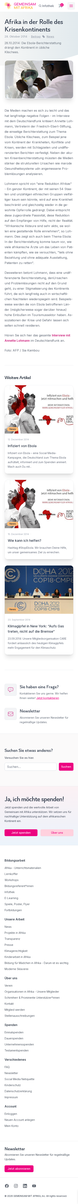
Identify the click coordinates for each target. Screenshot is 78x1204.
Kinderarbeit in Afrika (17, 956)
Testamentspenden (17, 1050)
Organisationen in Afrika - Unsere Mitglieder (32, 991)
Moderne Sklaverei (16, 969)
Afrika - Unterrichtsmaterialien (23, 867)
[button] (7, 1197)
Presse (9, 944)
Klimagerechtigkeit (16, 950)
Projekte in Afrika (15, 932)
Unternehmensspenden (19, 1044)
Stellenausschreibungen (20, 1015)
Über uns (57, 832)
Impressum (11, 1097)
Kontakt (9, 1003)
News (50, 36)
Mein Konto (12, 1125)
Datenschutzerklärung (18, 1091)
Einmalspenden (14, 1032)
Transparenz (12, 938)
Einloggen (11, 1113)
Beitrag (36, 36)
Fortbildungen (13, 910)
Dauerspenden (14, 1038)
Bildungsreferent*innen (19, 886)
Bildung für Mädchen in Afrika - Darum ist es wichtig (36, 963)
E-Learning (11, 898)
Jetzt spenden (21, 832)
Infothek (10, 892)
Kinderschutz (13, 1085)
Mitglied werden (15, 1009)
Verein (8, 985)
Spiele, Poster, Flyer (17, 904)
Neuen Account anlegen (20, 1119)
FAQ (7, 1067)
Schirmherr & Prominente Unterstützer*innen (32, 997)
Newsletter (11, 1073)
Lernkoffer (11, 874)
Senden (39, 672)
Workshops (12, 880)
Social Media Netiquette (19, 1079)
